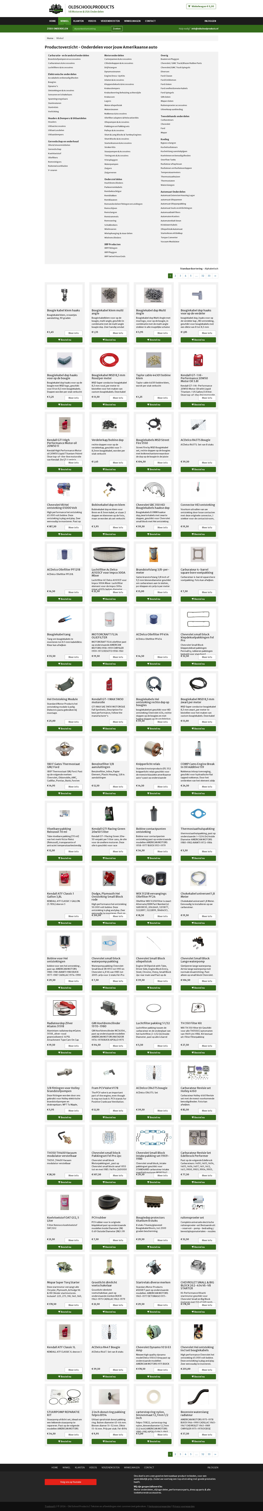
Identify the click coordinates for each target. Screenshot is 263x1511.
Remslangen (110, 212)
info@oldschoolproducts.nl (204, 28)
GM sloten (165, 97)
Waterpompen (111, 164)
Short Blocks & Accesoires (116, 139)
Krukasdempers (112, 88)
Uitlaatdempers (56, 134)
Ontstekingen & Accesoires (61, 90)
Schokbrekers (110, 225)
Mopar (164, 132)
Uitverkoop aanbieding (172, 109)
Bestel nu (65, 339)
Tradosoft (50, 1506)
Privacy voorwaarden (184, 1506)
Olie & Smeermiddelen (59, 145)
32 (203, 275)
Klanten (78, 21)
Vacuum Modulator (170, 241)
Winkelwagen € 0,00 (202, 6)
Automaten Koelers (170, 216)
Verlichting (53, 111)
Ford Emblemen (168, 80)
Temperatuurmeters (171, 172)
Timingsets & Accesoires (116, 155)
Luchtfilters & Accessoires (60, 67)
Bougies (52, 82)
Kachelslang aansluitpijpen (174, 151)
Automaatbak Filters (170, 212)
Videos (92, 21)
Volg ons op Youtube (70, 1482)
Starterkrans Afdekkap (171, 233)
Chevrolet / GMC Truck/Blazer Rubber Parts (181, 63)
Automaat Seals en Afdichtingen (176, 208)
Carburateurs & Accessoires (61, 63)
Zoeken (117, 28)
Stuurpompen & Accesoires (117, 151)
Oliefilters (53, 157)
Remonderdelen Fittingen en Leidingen (123, 204)
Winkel (64, 21)
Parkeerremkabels (113, 187)
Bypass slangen (168, 143)
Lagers (107, 101)
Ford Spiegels (167, 92)
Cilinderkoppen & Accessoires (118, 63)
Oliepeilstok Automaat (171, 229)
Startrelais (53, 107)
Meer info (73, 333)
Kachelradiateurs (169, 147)
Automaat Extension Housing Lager (178, 195)
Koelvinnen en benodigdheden (176, 155)
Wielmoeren (110, 229)
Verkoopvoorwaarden (159, 1506)
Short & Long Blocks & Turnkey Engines (122, 134)
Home (52, 21)
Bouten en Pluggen (170, 59)
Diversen (165, 71)
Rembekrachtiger (112, 191)
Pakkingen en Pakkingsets (117, 126)
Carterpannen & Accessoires (118, 59)
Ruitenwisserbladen (58, 166)
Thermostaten (168, 180)
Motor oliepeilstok (113, 105)
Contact (150, 21)
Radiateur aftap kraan (171, 164)
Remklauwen (110, 200)
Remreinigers (54, 162)
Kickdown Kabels (169, 225)
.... (196, 275)
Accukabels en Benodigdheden (63, 78)
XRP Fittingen (110, 248)
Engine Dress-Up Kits (114, 76)
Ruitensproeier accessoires (174, 105)
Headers (52, 122)
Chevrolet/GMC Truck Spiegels (175, 67)
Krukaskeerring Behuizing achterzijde (122, 92)
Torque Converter (169, 237)
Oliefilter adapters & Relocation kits (121, 117)
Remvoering (110, 220)
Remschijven (110, 208)
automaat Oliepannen (171, 199)
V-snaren (52, 170)
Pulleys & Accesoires (114, 130)
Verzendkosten (110, 21)
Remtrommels (111, 216)
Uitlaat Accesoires (57, 126)
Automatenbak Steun (171, 220)
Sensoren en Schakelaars (60, 94)
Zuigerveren (110, 172)
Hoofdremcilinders (113, 183)
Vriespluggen (111, 160)
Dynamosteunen (112, 71)
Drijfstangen (110, 67)
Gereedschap (54, 149)
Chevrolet (165, 124)
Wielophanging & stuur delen (118, 233)
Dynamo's (53, 86)
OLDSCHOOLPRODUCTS (91, 7)
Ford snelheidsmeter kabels (174, 88)
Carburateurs (167, 120)
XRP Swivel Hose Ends (114, 256)
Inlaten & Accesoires (114, 80)
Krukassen (109, 97)
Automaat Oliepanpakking (173, 203)
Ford (163, 128)
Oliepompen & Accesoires (116, 122)
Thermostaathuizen (170, 176)
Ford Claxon (166, 76)
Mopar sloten (167, 101)
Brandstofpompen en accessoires (64, 59)
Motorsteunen (111, 109)
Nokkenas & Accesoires (115, 113)
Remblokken (110, 195)
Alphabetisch (211, 268)
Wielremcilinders (112, 237)
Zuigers (108, 168)
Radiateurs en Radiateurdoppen (176, 168)
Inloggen (210, 21)
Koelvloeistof (54, 153)
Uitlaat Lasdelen (56, 130)
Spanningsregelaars (58, 99)
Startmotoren (54, 103)
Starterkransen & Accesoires (118, 143)
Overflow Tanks (168, 159)
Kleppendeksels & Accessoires (119, 84)
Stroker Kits (110, 147)
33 (209, 275)
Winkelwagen (132, 21)
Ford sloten (166, 84)
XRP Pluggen (110, 252)
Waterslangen (167, 185)
